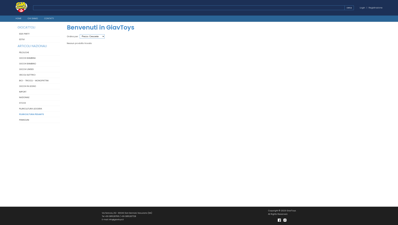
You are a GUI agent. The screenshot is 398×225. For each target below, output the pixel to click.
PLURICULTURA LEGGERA (30, 108)
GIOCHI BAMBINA (27, 58)
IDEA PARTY (24, 33)
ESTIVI (22, 39)
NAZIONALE (24, 97)
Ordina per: (72, 36)
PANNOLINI (24, 120)
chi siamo (33, 18)
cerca (349, 8)
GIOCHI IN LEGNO (27, 86)
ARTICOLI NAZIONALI (32, 46)
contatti (49, 18)
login (362, 7)
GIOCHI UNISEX (26, 69)
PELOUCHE (24, 52)
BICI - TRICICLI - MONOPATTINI (34, 80)
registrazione (375, 7)
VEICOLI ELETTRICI (27, 74)
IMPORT (22, 91)
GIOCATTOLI (26, 27)
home (18, 18)
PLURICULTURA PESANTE (31, 114)
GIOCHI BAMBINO (27, 63)
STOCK (22, 103)
